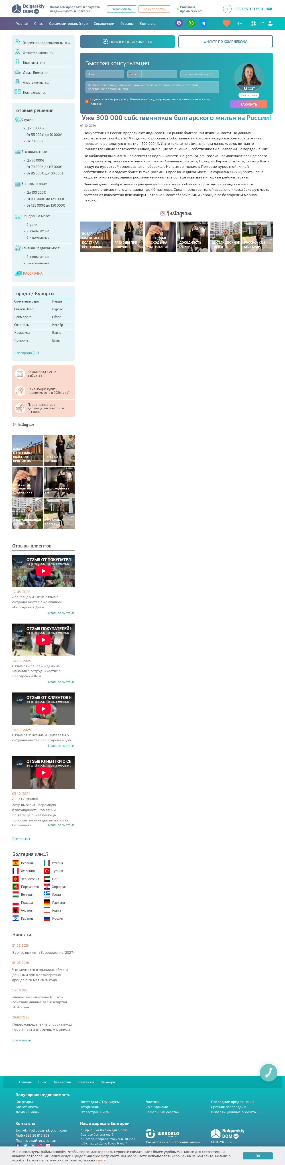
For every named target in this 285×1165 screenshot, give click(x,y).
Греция (57, 894)
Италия (57, 863)
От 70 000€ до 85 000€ (44, 167)
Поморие (21, 340)
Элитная (152, 1101)
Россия (57, 918)
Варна (56, 332)
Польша (27, 902)
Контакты (148, 23)
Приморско (23, 317)
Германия (59, 902)
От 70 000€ (35, 141)
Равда (57, 301)
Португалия (30, 887)
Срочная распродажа (228, 1107)
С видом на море (35, 216)
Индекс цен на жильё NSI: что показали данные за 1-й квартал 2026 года (39, 1002)
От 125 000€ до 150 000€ (45, 205)
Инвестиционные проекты (233, 1112)
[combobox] (134, 74)
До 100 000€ (36, 192)
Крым (56, 910)
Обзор (56, 317)
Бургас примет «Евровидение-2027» (43, 952)
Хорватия (59, 887)
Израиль (27, 918)
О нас (38, 23)
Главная (21, 23)
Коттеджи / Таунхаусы (100, 1101)
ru (260, 22)
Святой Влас (23, 309)
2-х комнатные (34, 151)
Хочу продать (154, 9)
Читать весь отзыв (61, 613)
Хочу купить (121, 9)
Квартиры (34, 62)
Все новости (21, 1040)
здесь (101, 1160)
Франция (28, 871)
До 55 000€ (35, 128)
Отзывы (127, 23)
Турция (57, 871)
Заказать (249, 104)
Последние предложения (232, 1101)
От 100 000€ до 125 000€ (45, 199)
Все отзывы (21, 839)
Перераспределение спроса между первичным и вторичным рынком (42, 1026)
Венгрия (27, 894)
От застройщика (38, 53)
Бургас (57, 309)
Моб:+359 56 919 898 (32, 1135)
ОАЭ (55, 879)
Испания (27, 863)
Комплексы (34, 92)
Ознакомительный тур (68, 23)
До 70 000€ (35, 160)
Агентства (62, 1082)
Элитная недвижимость (41, 248)
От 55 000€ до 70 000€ (44, 135)
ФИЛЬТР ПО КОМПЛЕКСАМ (225, 41)
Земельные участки (162, 1112)
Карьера (108, 1082)
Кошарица (22, 332)
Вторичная (90, 1107)
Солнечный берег (27, 301)
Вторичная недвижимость (46, 43)
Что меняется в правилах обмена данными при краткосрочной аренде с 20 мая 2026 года (40, 974)
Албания (27, 910)
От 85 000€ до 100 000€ (45, 173)
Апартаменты (36, 82)
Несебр (57, 325)
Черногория (30, 879)
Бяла (56, 340)
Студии (27, 119)
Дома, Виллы (35, 72)
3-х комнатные (34, 183)
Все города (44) (26, 353)
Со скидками (157, 1107)
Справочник (104, 23)
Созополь (21, 325)
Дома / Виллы (27, 1112)
